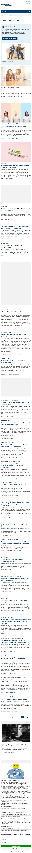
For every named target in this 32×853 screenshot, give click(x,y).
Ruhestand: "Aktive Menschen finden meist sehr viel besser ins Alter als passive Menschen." (16, 621)
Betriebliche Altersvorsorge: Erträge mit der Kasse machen (15, 579)
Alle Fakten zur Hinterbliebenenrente (14, 699)
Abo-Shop (28, 3)
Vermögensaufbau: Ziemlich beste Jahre (15, 90)
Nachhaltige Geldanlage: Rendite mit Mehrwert (14, 335)
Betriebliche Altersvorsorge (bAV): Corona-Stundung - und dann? (14, 446)
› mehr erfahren (26, 756)
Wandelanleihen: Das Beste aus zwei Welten (14, 601)
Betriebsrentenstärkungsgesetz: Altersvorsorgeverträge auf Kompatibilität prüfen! (16, 543)
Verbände (28, 1)
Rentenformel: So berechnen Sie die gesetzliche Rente (15, 403)
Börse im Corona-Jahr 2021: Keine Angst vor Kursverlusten (15, 210)
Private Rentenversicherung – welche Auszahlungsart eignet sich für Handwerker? (16, 641)
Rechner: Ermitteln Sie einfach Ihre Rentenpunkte (13, 362)
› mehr (21, 96)
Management (9, 633)
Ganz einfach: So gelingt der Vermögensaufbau (11, 312)
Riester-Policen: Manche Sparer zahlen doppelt (14, 525)
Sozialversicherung (13, 257)
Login (29, 6)
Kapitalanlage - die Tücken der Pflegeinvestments (12, 560)
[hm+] (16, 773)
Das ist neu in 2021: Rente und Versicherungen (11, 246)
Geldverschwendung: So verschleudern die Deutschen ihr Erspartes (15, 227)
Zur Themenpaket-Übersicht (10, 38)
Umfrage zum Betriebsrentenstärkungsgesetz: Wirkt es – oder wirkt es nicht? (16, 681)
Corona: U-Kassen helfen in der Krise (14, 485)
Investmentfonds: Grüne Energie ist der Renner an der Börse (15, 166)
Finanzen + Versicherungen (12, 99)
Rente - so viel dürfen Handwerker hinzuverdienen (13, 659)
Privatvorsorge (11, 219)
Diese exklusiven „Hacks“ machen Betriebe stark (14, 745)
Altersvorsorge (8, 15)
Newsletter (28, 5)
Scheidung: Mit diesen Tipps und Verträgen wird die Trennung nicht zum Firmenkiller (15, 504)
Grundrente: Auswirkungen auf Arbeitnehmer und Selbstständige (16, 424)
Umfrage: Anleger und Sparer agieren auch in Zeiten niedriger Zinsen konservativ (14, 465)
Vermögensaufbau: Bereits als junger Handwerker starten (14, 127)
